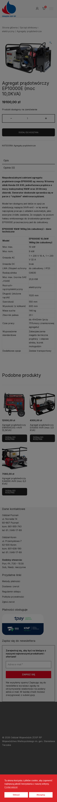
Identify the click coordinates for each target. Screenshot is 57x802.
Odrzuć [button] (16, 795)
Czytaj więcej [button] (11, 787)
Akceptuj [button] (41, 795)
